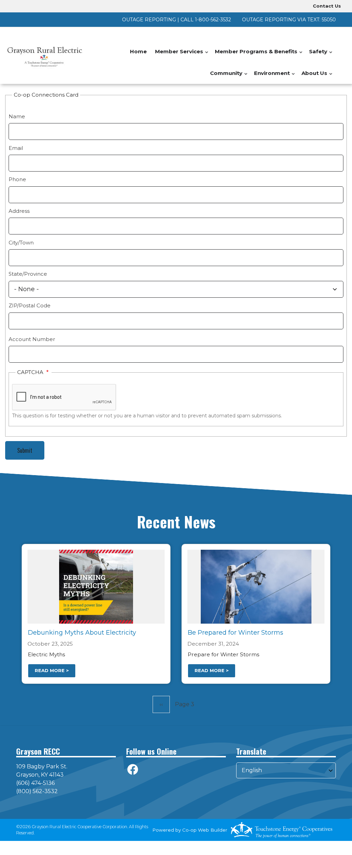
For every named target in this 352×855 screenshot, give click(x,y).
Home (138, 51)
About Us (317, 77)
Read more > (52, 670)
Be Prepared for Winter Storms (235, 632)
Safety (321, 55)
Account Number (32, 339)
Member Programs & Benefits (259, 55)
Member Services (182, 55)
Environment (275, 77)
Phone (17, 179)
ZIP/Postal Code (30, 305)
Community (229, 77)
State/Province (28, 274)
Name (17, 116)
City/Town (21, 242)
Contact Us (327, 6)
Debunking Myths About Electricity (82, 632)
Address (19, 211)
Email (16, 148)
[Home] (44, 55)
